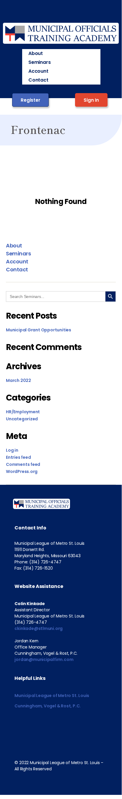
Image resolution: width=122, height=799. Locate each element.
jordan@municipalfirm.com (43, 659)
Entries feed (18, 457)
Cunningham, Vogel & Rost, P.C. (47, 706)
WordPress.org (22, 471)
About (35, 53)
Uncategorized (22, 419)
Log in (12, 450)
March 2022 (18, 380)
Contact (38, 80)
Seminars (39, 62)
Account (38, 71)
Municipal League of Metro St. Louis (51, 695)
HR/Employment (23, 412)
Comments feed (23, 464)
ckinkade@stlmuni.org (38, 628)
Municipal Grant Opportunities (38, 330)
